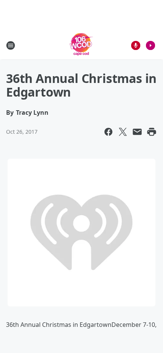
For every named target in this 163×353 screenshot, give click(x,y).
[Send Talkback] (135, 45)
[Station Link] (81, 45)
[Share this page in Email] (137, 132)
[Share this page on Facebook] (108, 132)
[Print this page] (151, 132)
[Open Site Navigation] (10, 45)
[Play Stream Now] (150, 45)
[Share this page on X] (123, 132)
